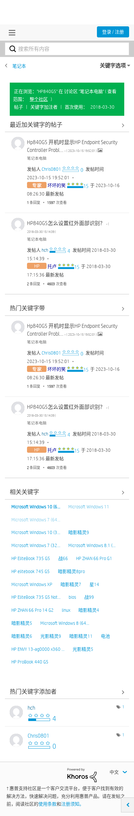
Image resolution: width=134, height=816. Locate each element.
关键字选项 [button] (113, 65)
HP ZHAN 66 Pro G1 (94, 558)
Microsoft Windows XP (31, 584)
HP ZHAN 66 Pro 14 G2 (32, 610)
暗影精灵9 (78, 532)
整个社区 (39, 99)
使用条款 (47, 804)
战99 (89, 597)
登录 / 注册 (113, 32)
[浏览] (10, 32)
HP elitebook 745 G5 (30, 571)
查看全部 (67, 125)
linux (66, 610)
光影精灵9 (50, 636)
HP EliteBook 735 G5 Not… (35, 597)
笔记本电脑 (37, 158)
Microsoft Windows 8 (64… (64, 623)
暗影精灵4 (88, 610)
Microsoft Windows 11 (88, 507)
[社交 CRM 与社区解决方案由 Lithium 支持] (82, 775)
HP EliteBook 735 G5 (30, 558)
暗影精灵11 (81, 636)
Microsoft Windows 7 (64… (35, 520)
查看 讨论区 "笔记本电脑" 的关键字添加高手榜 (67, 692)
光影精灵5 (83, 649)
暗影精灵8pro (71, 571)
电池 (105, 636)
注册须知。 (72, 804)
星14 (94, 584)
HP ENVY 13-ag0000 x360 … (37, 649)
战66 (63, 558)
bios (72, 597)
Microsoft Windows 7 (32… (35, 545)
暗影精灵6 (21, 636)
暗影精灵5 (21, 623)
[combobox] (67, 48)
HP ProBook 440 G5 (29, 662)
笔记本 (19, 66)
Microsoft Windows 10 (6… (35, 507)
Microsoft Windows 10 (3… (35, 532)
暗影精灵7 (70, 584)
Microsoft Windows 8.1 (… (91, 545)
